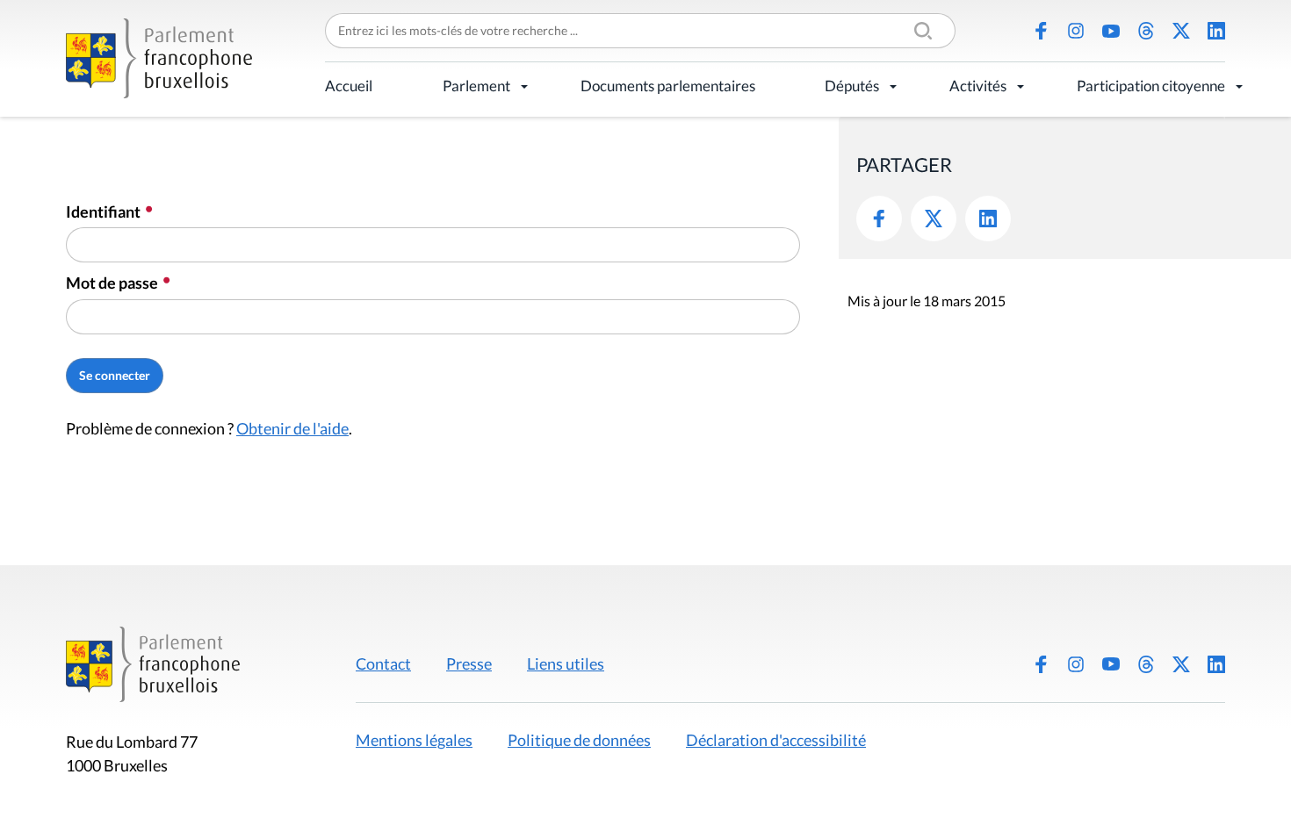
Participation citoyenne (1151, 85)
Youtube (1111, 30)
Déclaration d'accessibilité (776, 739)
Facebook (1040, 30)
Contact (383, 663)
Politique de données (579, 739)
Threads (1146, 30)
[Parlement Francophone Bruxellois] (159, 58)
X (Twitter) (1181, 30)
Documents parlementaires (668, 85)
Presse (469, 663)
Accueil (348, 85)
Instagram (1076, 30)
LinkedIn (1216, 30)
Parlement (476, 85)
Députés (852, 85)
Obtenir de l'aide (292, 428)
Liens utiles (565, 663)
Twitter (933, 218)
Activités (977, 85)
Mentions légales (414, 739)
